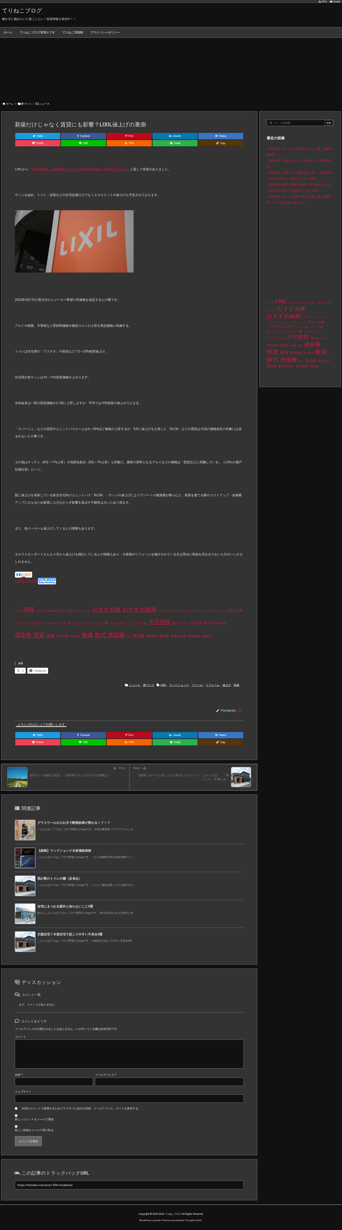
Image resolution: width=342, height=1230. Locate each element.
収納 (224, 623)
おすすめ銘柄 (140, 609)
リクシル (197, 685)
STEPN (69, 610)
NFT (61, 610)
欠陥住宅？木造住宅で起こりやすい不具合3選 (70, 934)
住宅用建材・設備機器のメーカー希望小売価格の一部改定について (79, 169)
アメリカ (163, 610)
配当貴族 (151, 635)
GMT (38, 610)
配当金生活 (178, 636)
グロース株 (234, 610)
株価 (87, 635)
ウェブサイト (23, 1091)
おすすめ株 (106, 609)
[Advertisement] (171, 67)
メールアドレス (106, 1074)
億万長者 (196, 623)
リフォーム (137, 622)
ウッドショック (216, 610)
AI (16, 610)
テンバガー (33, 623)
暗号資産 (62, 636)
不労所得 (159, 622)
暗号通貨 (75, 636)
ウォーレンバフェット (196, 610)
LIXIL (163, 685)
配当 (129, 636)
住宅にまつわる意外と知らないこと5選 (65, 906)
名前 (19, 1074)
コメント (20, 1036)
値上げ (226, 685)
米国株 (116, 635)
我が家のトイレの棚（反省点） (59, 878)
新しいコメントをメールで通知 (34, 1119)
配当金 (164, 636)
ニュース (44, 103)
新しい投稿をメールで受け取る (34, 1130)
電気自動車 (194, 635)
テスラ (19, 622)
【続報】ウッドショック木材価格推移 (64, 850)
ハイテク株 (49, 623)
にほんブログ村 (26, 581)
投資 (39, 635)
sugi (239, 710)
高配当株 (206, 636)
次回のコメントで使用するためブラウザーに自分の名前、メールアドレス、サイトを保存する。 (81, 1108)
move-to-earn (50, 610)
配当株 (138, 635)
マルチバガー (118, 622)
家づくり (26, 103)
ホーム (9, 103)
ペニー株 (101, 623)
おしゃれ (86, 610)
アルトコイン (176, 610)
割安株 (217, 623)
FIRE (29, 609)
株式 (100, 635)
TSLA (77, 610)
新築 (51, 635)
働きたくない (180, 622)
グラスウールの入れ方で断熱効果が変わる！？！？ (73, 823)
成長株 (23, 635)
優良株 (207, 623)
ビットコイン (83, 623)
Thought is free (193, 1220)
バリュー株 (64, 622)
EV (20, 610)
